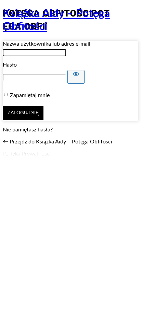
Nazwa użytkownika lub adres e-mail (46, 44)
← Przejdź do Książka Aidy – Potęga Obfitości (57, 141)
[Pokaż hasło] (76, 77)
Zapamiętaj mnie (30, 95)
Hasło (10, 65)
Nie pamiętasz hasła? (28, 129)
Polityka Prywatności (26, 153)
